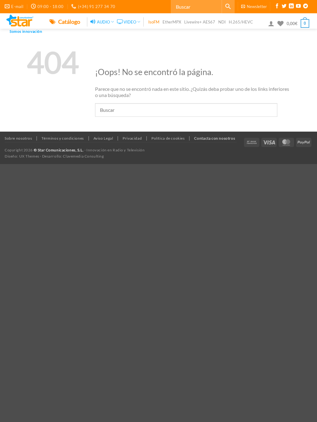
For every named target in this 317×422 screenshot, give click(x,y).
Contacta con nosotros (214, 138)
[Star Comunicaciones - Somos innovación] (22, 21)
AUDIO (103, 21)
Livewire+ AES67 (199, 21)
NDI (222, 21)
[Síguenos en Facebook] (277, 7)
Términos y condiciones (62, 138)
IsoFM (153, 21)
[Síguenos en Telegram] (305, 7)
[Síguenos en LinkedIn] (291, 7)
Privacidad (132, 138)
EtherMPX (172, 21)
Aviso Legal (103, 138)
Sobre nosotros (18, 138)
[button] (254, 6)
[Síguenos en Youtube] (298, 7)
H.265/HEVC (241, 21)
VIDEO (130, 21)
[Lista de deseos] (280, 23)
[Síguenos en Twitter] (284, 7)
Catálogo (68, 21)
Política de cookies (168, 138)
